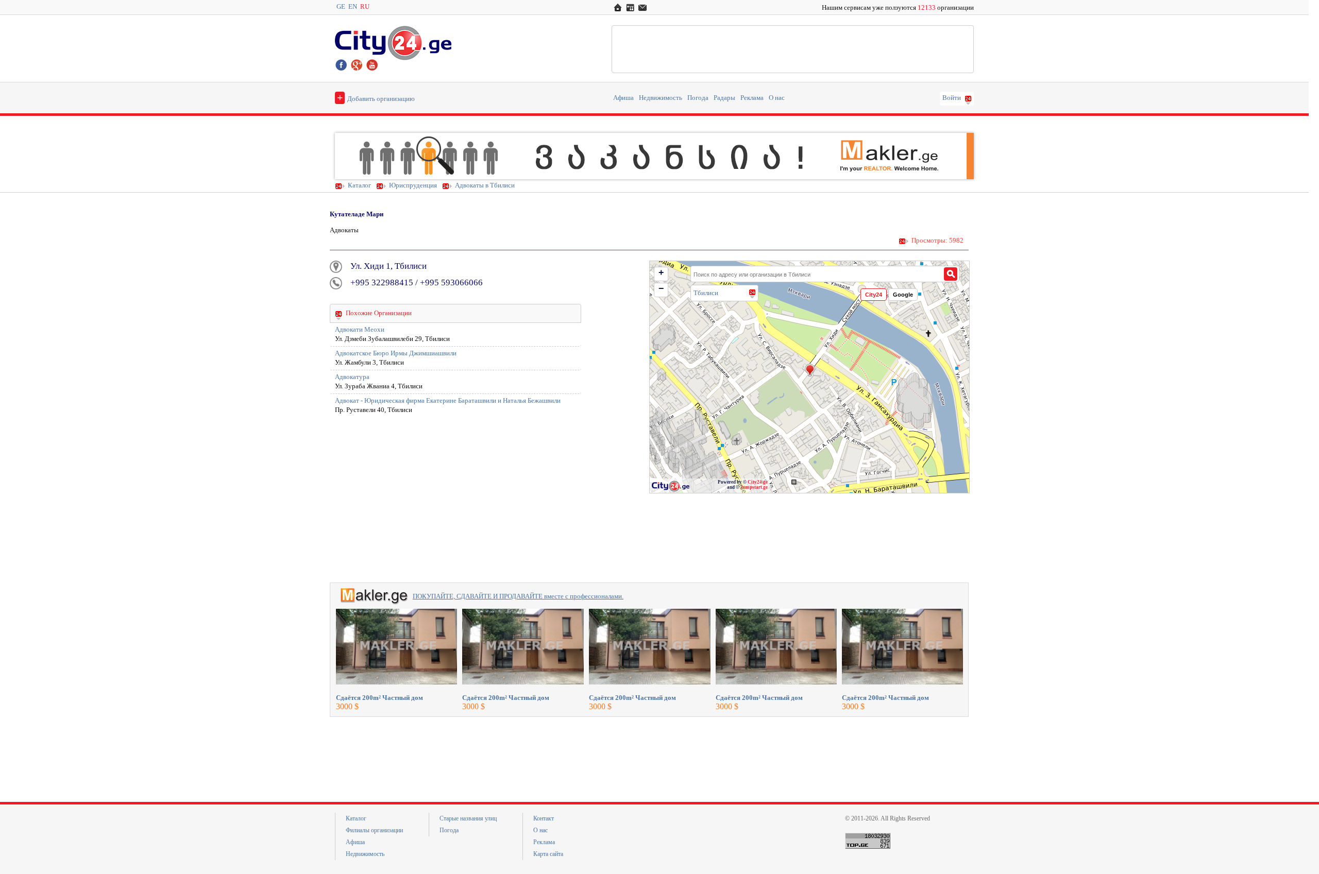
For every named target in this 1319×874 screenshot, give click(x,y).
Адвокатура (352, 377)
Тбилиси (706, 293)
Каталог (359, 185)
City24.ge (758, 482)
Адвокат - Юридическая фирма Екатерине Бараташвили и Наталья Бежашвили (448, 400)
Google (903, 295)
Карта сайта (548, 854)
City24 (873, 295)
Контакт (543, 818)
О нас (777, 97)
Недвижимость (660, 97)
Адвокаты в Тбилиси (485, 185)
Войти (951, 97)
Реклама (752, 97)
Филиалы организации (374, 830)
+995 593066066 (451, 282)
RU (364, 6)
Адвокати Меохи (359, 329)
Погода (697, 97)
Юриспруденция (413, 185)
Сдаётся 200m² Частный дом (379, 697)
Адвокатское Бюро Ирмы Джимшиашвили (395, 353)
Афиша (623, 97)
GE (340, 6)
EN (352, 6)
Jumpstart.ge (754, 487)
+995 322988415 (381, 282)
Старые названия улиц (468, 818)
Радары (724, 97)
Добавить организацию (376, 97)
